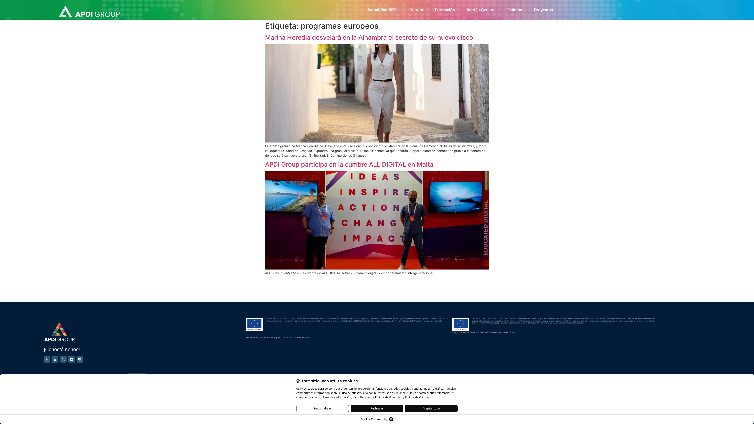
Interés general (481, 10)
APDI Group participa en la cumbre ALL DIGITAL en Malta (349, 164)
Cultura (416, 10)
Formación (445, 10)
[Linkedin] (71, 359)
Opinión (514, 10)
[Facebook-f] (47, 359)
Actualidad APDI (382, 10)
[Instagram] (55, 359)
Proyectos (543, 10)
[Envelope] (80, 359)
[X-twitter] (63, 359)
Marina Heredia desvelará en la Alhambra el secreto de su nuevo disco (369, 37)
